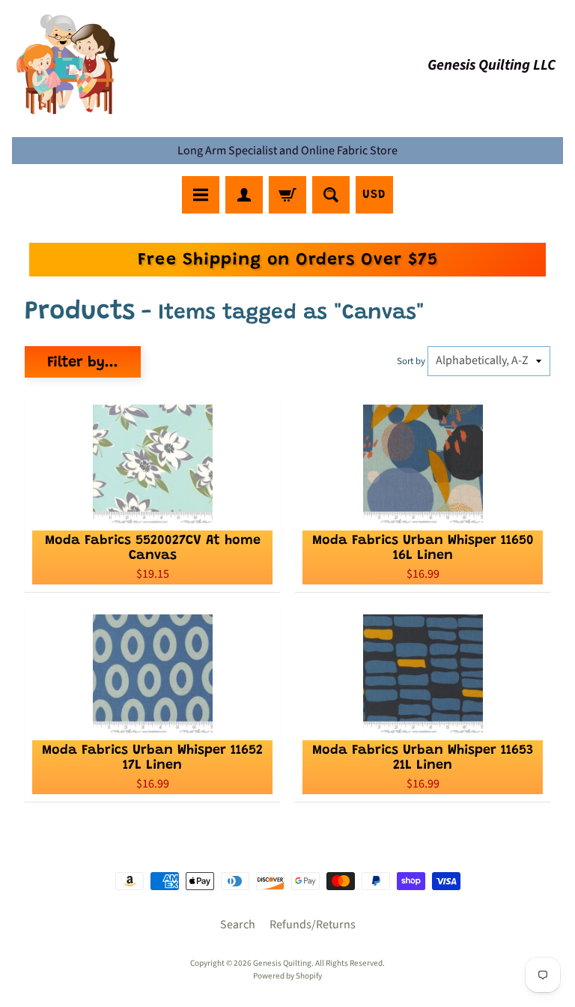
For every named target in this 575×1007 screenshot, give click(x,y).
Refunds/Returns (313, 924)
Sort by (411, 361)
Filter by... (82, 362)
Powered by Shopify (287, 976)
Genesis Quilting (282, 963)
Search (237, 924)
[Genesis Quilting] (68, 65)
